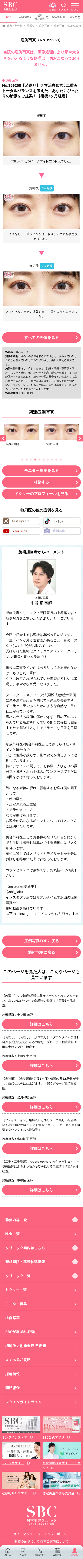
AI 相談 (52, 9)
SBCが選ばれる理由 (21, 1331)
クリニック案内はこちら (25, 1247)
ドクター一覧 (16, 1289)
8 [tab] (52, 460)
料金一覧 (12, 1233)
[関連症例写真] (21, 432)
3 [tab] (31, 460)
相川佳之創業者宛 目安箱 (25, 1345)
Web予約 (57, 1555)
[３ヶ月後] (41, 211)
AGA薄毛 (57, 17)
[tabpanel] (22, 436)
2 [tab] (27, 460)
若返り (30, 25)
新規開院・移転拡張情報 (25, 1261)
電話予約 (39, 1555)
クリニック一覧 (18, 1275)
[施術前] (41, 138)
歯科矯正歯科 (40, 17)
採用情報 (12, 1373)
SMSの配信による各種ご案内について (41, 1541)
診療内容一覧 (14, 25)
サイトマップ (23, 1534)
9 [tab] (56, 460)
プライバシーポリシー (54, 1534)
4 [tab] (35, 460)
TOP (8, 17)
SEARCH (63, 9)
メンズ (73, 17)
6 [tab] (44, 460)
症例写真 (44, 25)
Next (80, 438)
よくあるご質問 (18, 1359)
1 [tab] (22, 460)
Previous (3, 438)
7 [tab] (48, 460)
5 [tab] (39, 460)
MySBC (75, 1555)
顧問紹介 (12, 1387)
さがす (23, 1555)
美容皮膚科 (25, 17)
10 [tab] (61, 460)
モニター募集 (16, 1303)
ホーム (7, 1555)
